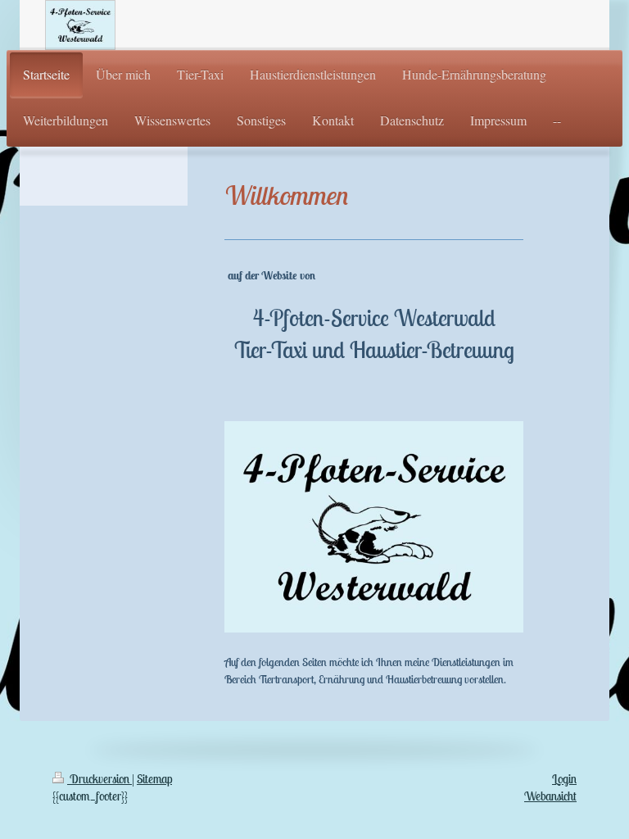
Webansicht (550, 796)
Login (564, 779)
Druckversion (99, 779)
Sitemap (154, 779)
